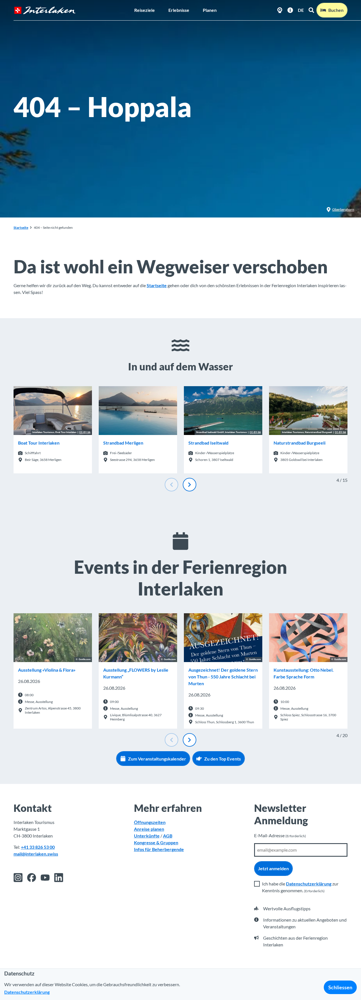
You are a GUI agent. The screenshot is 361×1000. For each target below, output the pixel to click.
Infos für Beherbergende (159, 849)
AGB (167, 835)
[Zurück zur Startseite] (45, 10)
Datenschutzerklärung (308, 883)
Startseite (21, 227)
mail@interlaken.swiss (36, 853)
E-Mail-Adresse (280, 835)
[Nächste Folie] (189, 484)
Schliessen (340, 987)
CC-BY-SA (85, 432)
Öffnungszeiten (150, 822)
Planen (210, 10)
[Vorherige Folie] (171, 484)
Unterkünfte (147, 835)
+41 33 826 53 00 (38, 847)
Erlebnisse (178, 10)
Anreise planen (149, 829)
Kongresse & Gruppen (156, 842)
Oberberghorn (343, 209)
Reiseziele (144, 10)
